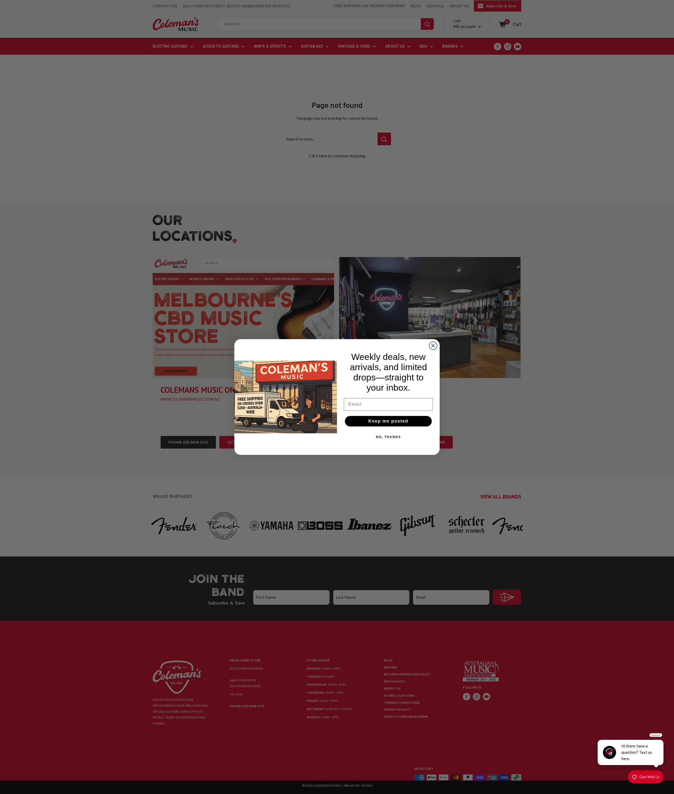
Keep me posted (388, 421)
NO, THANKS (388, 437)
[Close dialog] (433, 346)
